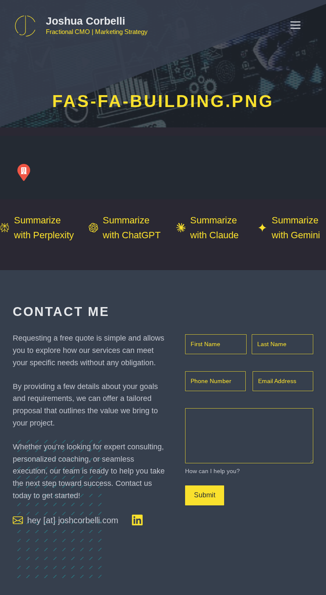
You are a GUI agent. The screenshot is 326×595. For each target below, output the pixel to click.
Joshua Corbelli (85, 21)
